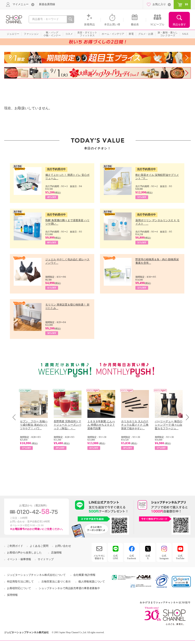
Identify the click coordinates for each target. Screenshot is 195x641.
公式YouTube (180, 557)
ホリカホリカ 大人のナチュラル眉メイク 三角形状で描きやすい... (135, 425)
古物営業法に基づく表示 (56, 581)
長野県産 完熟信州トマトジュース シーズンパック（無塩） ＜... (67, 425)
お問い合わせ (63, 545)
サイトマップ (46, 559)
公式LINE (115, 557)
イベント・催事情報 (19, 559)
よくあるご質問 (39, 545)
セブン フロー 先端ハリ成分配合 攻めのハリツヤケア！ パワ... (33, 425)
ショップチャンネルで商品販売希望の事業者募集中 (69, 588)
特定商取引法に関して (20, 581)
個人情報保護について (91, 581)
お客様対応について (19, 588)
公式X (147, 557)
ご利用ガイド (15, 545)
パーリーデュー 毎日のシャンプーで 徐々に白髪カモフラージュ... (168, 425)
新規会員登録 (47, 4)
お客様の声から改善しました (24, 552)
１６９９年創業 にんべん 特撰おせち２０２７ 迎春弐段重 (101, 425)
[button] (181, 581)
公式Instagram (164, 557)
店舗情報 (56, 552)
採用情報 (12, 595)
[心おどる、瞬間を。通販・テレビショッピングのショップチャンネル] (13, 19)
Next (186, 417)
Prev (15, 417)
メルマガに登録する (99, 557)
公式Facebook (131, 557)
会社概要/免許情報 (84, 574)
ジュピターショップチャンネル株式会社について (36, 574)
